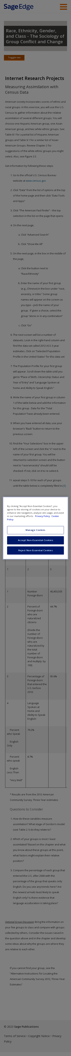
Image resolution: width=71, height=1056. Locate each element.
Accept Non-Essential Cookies (35, 540)
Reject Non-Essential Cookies (35, 550)
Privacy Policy (42, 516)
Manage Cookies (35, 529)
